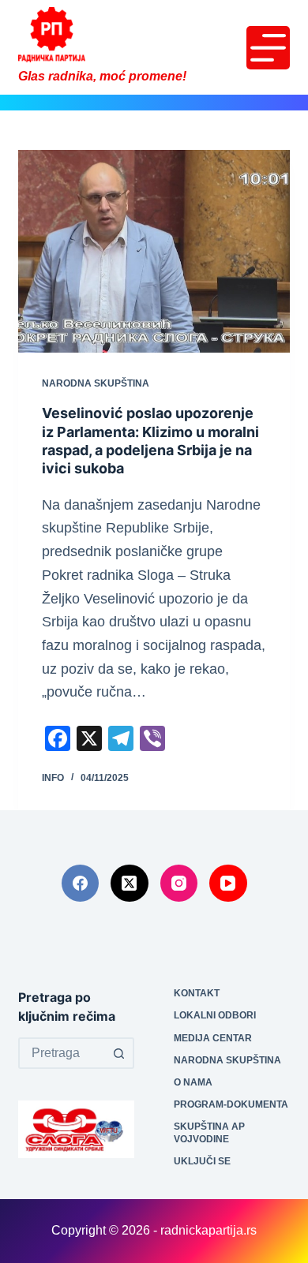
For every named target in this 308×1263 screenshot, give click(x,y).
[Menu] (268, 47)
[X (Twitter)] (129, 883)
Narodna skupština (95, 383)
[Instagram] (179, 883)
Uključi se (202, 1161)
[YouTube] (228, 883)
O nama (193, 1082)
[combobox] (62, 1053)
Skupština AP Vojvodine (209, 1133)
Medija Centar (213, 1038)
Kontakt (197, 993)
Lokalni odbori (215, 1015)
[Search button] (118, 1053)
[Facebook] (81, 883)
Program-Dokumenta (231, 1104)
